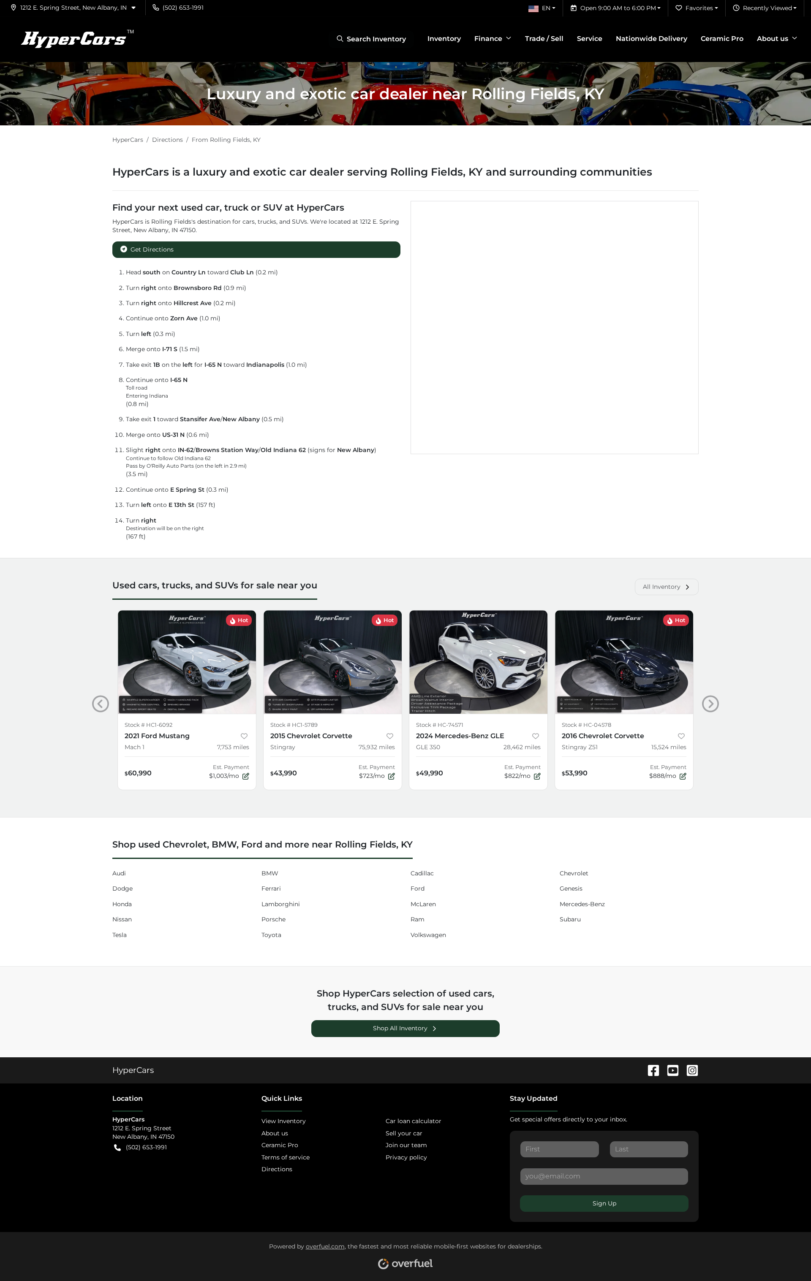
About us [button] (772, 39)
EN (546, 8)
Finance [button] (488, 39)
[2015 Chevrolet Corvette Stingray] (333, 662)
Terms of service (285, 1157)
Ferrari (271, 888)
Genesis (571, 888)
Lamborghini (280, 904)
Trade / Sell (544, 39)
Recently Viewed (767, 8)
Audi (119, 873)
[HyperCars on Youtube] (669, 1070)
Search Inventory (376, 39)
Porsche (273, 919)
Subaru (570, 919)
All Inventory (661, 586)
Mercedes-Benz (582, 904)
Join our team (406, 1145)
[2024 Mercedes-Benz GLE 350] (478, 662)
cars (248, 221)
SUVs (299, 221)
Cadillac (422, 873)
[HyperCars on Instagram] (689, 1070)
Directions (276, 1169)
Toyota (271, 935)
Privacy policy (406, 1157)
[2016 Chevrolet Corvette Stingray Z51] (624, 662)
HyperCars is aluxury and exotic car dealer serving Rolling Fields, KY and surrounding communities (382, 171)
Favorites (699, 8)
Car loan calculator (413, 1121)
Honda (122, 904)
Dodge (122, 888)
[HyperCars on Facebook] (650, 1070)
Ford (418, 888)
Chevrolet (574, 873)
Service (589, 39)
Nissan (122, 919)
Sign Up (604, 1203)
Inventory (444, 39)
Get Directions (152, 249)
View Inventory (283, 1121)
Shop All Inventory (400, 1028)
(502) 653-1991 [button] (183, 7)
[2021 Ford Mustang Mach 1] (187, 662)
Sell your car (404, 1133)
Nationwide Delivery (651, 39)
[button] (76, 7)
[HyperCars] (77, 39)
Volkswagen (428, 935)
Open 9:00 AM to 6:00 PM (618, 8)
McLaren (423, 904)
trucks (267, 221)
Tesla (119, 935)
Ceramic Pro (722, 39)
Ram (418, 919)
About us (274, 1133)
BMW (269, 873)
